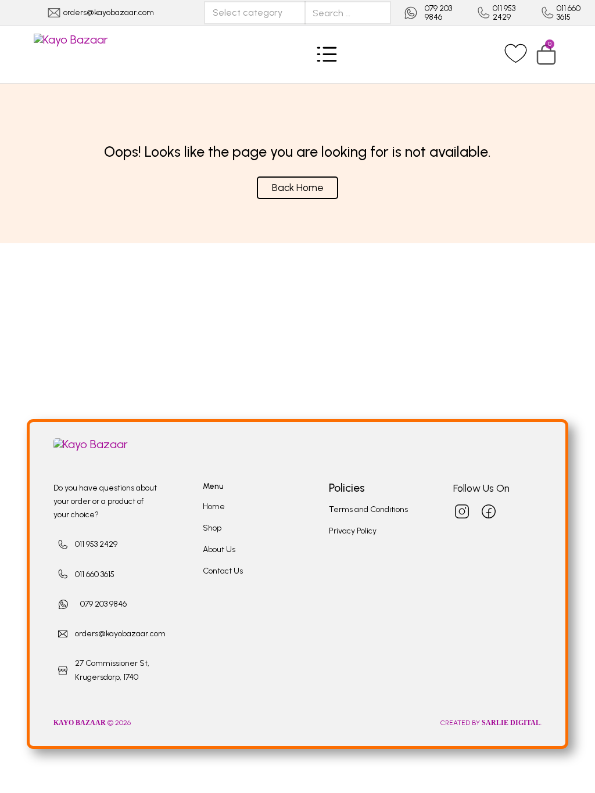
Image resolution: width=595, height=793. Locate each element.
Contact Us (223, 571)
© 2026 (92, 723)
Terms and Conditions (368, 509)
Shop (212, 528)
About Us (219, 549)
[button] (546, 54)
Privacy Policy (353, 531)
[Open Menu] (327, 54)
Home (214, 506)
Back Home (298, 187)
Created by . (491, 723)
